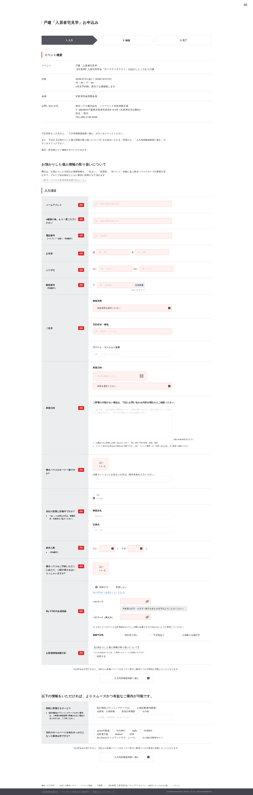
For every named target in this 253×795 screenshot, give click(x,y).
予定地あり (159, 635)
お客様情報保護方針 (50, 791)
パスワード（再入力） (103, 617)
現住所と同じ (131, 635)
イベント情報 (86, 785)
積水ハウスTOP (48, 785)
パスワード (98, 602)
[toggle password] (147, 601)
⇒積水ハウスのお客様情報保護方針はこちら (64, 179)
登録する (103, 587)
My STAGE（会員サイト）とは (107, 592)
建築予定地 (98, 635)
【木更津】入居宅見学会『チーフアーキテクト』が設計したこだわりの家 (138, 785)
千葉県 (99, 785)
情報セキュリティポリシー (104, 791)
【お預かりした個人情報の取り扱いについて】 (116, 647)
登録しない (121, 587)
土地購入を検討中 (191, 635)
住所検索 (139, 285)
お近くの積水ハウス (68, 785)
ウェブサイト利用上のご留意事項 (75, 791)
